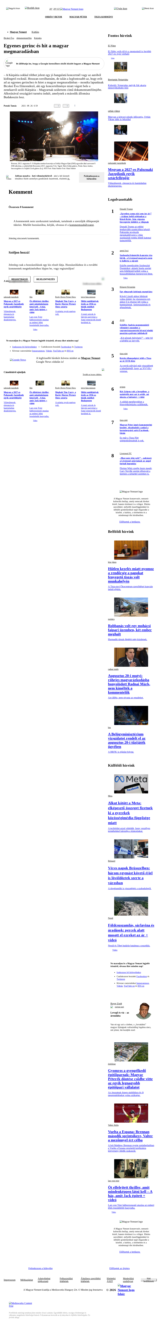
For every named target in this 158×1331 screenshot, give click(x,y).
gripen (122, 387)
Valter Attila (113, 1125)
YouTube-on (58, 351)
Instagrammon (38, 351)
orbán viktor (114, 111)
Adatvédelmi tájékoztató (44, 1280)
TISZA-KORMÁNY (103, 17)
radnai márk (113, 669)
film (30, 297)
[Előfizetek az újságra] (120, 9)
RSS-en (70, 351)
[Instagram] (94, 345)
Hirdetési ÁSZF (111, 1280)
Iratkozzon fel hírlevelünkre (24, 347)
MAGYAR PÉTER (78, 17)
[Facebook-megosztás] (102, 106)
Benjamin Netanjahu (118, 79)
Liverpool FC (126, 453)
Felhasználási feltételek (66, 1280)
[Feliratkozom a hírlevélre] (32, 9)
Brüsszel (111, 861)
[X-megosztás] (96, 106)
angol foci (124, 251)
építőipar (112, 1064)
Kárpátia (38, 38)
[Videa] (87, 350)
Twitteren (78, 347)
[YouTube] (94, 350)
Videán (49, 351)
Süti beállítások (148, 1280)
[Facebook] (87, 345)
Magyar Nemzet (18, 32)
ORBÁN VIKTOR (53, 17)
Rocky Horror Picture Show (65, 297)
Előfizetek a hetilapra (130, 521)
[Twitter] (100, 345)
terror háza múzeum (88, 297)
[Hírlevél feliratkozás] (100, 341)
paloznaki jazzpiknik (11, 297)
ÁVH (122, 320)
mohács (111, 619)
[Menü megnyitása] (147, 9)
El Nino (112, 46)
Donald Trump (126, 209)
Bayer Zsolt (116, 1003)
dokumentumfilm (24, 38)
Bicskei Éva (9, 38)
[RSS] (100, 350)
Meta (110, 796)
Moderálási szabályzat (128, 1280)
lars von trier (113, 1181)
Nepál (110, 918)
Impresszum (9, 1280)
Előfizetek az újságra (119, 1268)
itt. (68, 179)
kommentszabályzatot (81, 224)
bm (109, 727)
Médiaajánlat (26, 1280)
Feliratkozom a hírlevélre (91, 177)
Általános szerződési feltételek (91, 1280)
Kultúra (35, 32)
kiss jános (112, 562)
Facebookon (66, 347)
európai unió (119, 1007)
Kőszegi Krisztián (127, 287)
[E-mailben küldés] (90, 106)
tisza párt (124, 353)
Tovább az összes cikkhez (92, 374)
